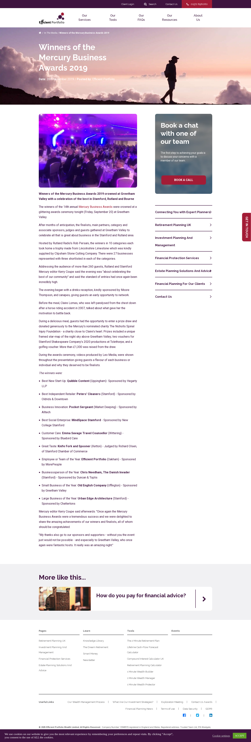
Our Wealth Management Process (86, 702)
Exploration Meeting (172, 702)
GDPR (209, 708)
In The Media (50, 33)
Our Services (84, 17)
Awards (208, 702)
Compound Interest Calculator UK (145, 658)
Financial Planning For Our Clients (180, 284)
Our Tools (113, 17)
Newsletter (89, 660)
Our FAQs (141, 17)
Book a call (183, 180)
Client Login (127, 4)
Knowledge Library (93, 640)
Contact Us (163, 296)
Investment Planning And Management (174, 241)
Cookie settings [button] (221, 735)
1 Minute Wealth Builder (140, 671)
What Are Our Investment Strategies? (133, 702)
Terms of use (168, 708)
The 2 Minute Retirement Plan (143, 640)
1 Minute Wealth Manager (141, 678)
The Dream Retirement (95, 647)
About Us (198, 17)
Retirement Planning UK (173, 225)
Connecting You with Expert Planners (182, 212)
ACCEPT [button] (239, 735)
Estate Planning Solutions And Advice (183, 271)
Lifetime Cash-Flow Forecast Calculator (142, 650)
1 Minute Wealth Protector (141, 684)
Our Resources (169, 17)
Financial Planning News (139, 708)
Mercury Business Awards (95, 207)
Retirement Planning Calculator (144, 665)
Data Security (190, 708)
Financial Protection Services (177, 258)
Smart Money (90, 653)
